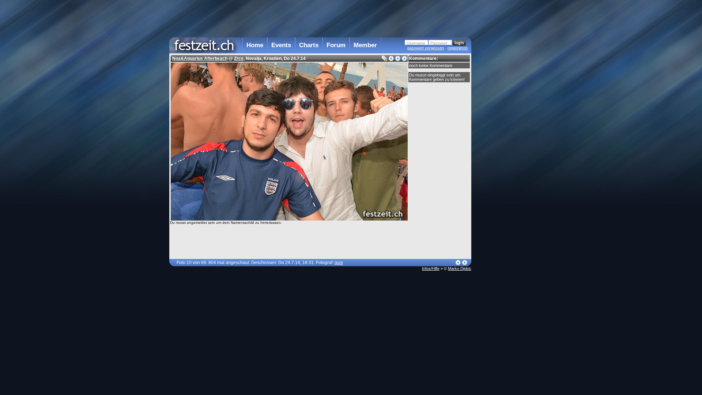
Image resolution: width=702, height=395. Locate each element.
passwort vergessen (425, 48)
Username (416, 43)
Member (365, 45)
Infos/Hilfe (430, 268)
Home (254, 45)
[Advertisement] (503, 147)
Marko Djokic (459, 268)
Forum (336, 45)
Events (281, 45)
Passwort (438, 43)
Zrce (239, 58)
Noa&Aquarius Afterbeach (199, 58)
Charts (308, 45)
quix (339, 262)
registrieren (458, 48)
